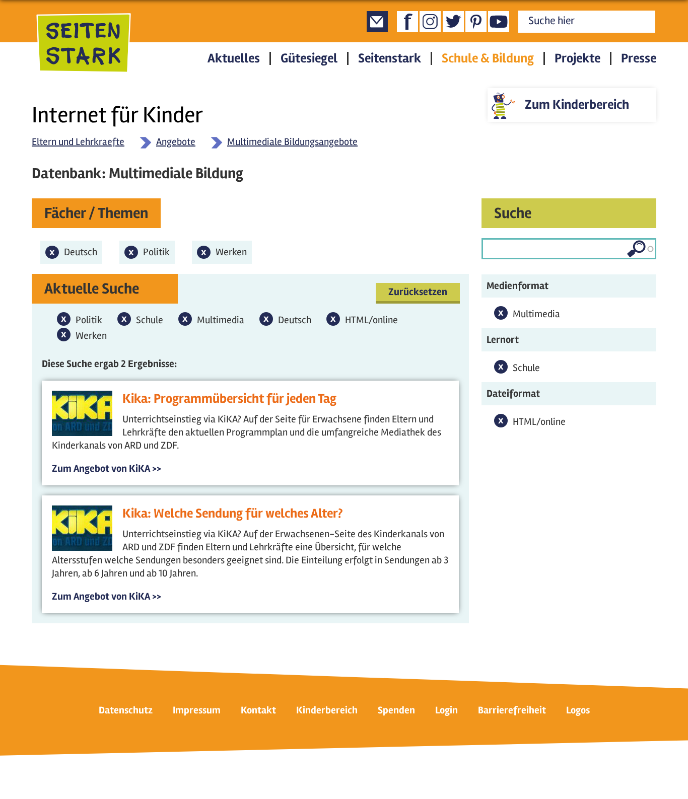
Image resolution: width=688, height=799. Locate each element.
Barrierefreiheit (512, 710)
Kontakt (258, 710)
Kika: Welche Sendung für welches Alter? (232, 513)
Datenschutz (126, 710)
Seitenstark (389, 58)
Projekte (577, 58)
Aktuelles (234, 58)
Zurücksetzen (417, 291)
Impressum (197, 710)
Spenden (396, 710)
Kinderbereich (327, 710)
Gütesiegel (309, 58)
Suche (512, 213)
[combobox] (568, 248)
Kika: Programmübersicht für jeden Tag (229, 399)
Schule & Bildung (488, 58)
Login (446, 710)
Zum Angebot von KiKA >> (106, 468)
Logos (578, 710)
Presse (638, 58)
